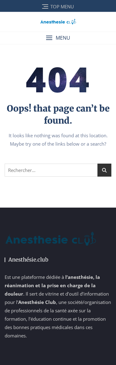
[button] (58, 38)
